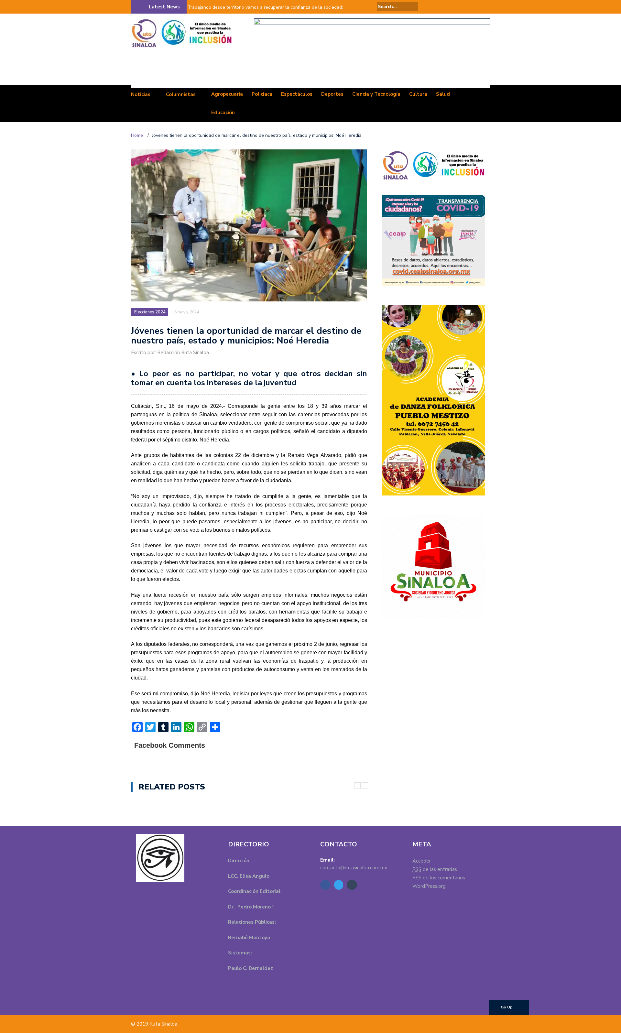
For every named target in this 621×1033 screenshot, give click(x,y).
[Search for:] (397, 6)
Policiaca (262, 94)
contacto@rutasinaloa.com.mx (353, 867)
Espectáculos (296, 94)
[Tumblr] (486, 7)
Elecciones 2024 (150, 312)
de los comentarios (438, 878)
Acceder (421, 861)
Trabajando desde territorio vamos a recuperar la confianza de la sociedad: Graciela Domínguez (265, 11)
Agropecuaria (227, 94)
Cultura (418, 94)
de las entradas (434, 869)
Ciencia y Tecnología (376, 94)
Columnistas (181, 94)
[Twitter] (477, 7)
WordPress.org (429, 886)
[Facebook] (468, 7)
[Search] (429, 6)
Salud (443, 94)
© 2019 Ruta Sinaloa (154, 1024)
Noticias (140, 94)
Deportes (332, 94)
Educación (223, 112)
